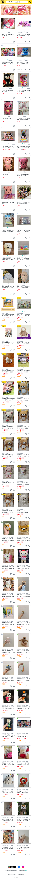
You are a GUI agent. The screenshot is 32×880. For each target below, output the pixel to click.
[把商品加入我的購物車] (14, 42)
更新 (26, 870)
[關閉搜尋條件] (13, 2)
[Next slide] (30, 24)
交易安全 (16, 877)
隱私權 (14, 874)
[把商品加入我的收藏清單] (11, 42)
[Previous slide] (18, 24)
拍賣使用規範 (21, 874)
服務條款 (10, 874)
